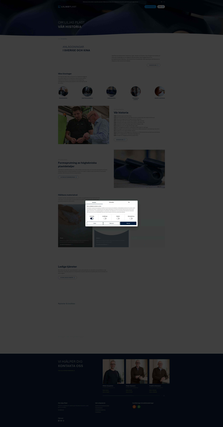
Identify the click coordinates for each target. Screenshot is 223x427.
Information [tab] (111, 202)
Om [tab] (129, 202)
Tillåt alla (128, 223)
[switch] (105, 218)
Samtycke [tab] (94, 202)
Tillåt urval (111, 223)
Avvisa (95, 223)
